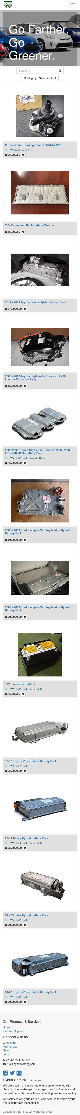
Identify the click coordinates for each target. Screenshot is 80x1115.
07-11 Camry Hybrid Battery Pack (26, 838)
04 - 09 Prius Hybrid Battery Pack (26, 915)
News (6, 1050)
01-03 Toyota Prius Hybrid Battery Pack (31, 992)
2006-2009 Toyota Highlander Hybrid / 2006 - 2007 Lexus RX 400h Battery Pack (37, 451)
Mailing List (10, 1046)
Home (6, 1027)
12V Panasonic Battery (20, 684)
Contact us (9, 1043)
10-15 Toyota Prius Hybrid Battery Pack (31, 761)
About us (35, 1080)
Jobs (6, 1054)
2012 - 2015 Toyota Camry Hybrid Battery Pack (35, 302)
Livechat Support (13, 1031)
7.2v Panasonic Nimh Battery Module (29, 225)
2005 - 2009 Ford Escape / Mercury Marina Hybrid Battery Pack (37, 531)
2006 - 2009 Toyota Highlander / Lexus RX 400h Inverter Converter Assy (36, 377)
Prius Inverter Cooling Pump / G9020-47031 (33, 145)
